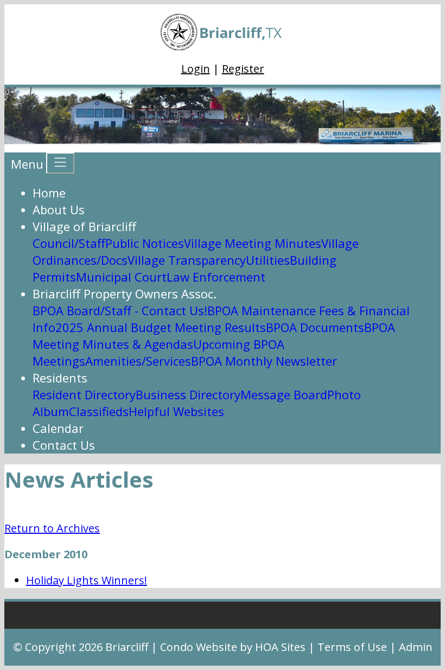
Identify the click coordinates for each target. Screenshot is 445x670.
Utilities (268, 260)
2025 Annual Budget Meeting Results (160, 327)
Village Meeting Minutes (252, 243)
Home (49, 192)
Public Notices (144, 243)
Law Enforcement (216, 277)
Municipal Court (121, 277)
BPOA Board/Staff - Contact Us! (120, 310)
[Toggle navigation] (60, 163)
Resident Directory (84, 394)
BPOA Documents (315, 327)
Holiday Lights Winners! (86, 580)
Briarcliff (126, 647)
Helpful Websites (176, 411)
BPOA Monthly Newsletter (264, 361)
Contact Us (64, 445)
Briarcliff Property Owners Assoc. (125, 293)
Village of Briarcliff (84, 226)
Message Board (283, 394)
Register (243, 68)
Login (195, 68)
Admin (416, 647)
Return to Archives (52, 528)
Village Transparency (187, 260)
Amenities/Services (138, 361)
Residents (60, 377)
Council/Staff (69, 243)
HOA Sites (280, 647)
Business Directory (188, 394)
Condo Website (198, 647)
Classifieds (99, 411)
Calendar (58, 428)
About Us (59, 209)
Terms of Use (352, 647)
